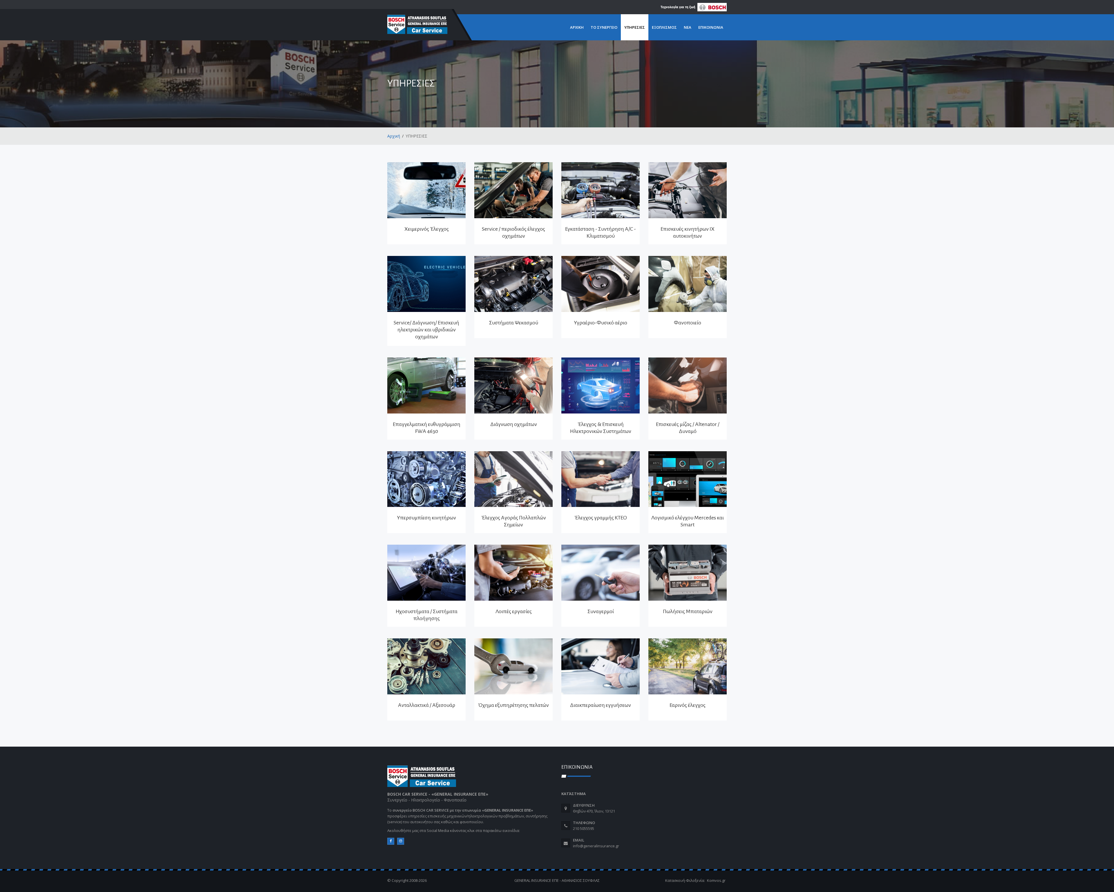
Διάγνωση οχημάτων (513, 424)
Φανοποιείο (687, 323)
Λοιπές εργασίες (513, 611)
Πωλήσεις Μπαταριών (687, 611)
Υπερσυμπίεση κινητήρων (426, 518)
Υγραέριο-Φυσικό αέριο (600, 323)
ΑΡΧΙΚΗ (577, 27)
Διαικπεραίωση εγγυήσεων (600, 705)
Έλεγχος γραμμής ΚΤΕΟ (600, 518)
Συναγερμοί (600, 611)
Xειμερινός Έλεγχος (426, 229)
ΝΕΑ (687, 27)
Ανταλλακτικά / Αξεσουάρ (426, 705)
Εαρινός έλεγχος (688, 705)
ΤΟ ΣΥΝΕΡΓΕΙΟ (604, 27)
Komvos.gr (716, 880)
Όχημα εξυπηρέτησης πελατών (513, 705)
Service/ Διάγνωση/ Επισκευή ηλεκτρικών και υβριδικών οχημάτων (426, 330)
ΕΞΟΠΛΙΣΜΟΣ (664, 27)
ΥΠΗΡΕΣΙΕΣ (634, 27)
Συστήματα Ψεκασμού (513, 323)
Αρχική (393, 136)
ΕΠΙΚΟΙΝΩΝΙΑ (710, 27)
